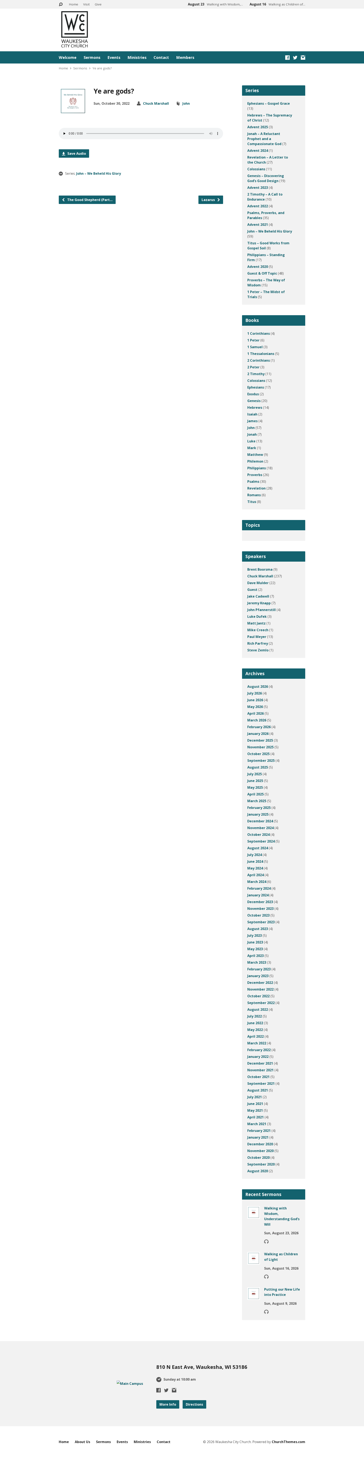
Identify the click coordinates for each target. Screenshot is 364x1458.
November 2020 (260, 1150)
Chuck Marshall (156, 103)
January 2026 (258, 733)
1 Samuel (255, 347)
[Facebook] (287, 57)
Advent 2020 (257, 266)
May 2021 (255, 1110)
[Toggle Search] (61, 4)
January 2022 (258, 1056)
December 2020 (260, 1144)
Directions (194, 1404)
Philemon (255, 461)
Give (98, 4)
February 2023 (259, 969)
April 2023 (255, 955)
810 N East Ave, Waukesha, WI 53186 (201, 1366)
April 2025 (255, 794)
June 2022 (255, 1023)
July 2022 (254, 1016)
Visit (86, 4)
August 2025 (257, 767)
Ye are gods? (102, 68)
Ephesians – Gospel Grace (268, 103)
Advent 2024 (257, 150)
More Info (167, 1404)
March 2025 (256, 801)
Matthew (255, 454)
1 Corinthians (258, 333)
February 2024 (259, 888)
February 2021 (259, 1130)
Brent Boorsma (260, 569)
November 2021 (260, 1070)
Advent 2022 (257, 206)
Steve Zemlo (258, 650)
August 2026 (257, 686)
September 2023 (261, 922)
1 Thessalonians (260, 353)
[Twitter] (295, 57)
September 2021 (261, 1083)
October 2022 (258, 996)
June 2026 (255, 700)
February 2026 (259, 727)
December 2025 (260, 740)
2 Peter (253, 367)
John (186, 103)
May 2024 (255, 868)
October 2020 (258, 1157)
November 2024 (260, 828)
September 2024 (261, 841)
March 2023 (256, 962)
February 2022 (259, 1050)
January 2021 (258, 1137)
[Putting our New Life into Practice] (253, 1296)
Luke (251, 441)
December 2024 (260, 821)
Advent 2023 (257, 187)
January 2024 (258, 895)
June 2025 (255, 780)
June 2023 (255, 942)
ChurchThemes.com (288, 1441)
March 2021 (256, 1124)
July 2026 (254, 693)
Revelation (256, 488)
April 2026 (255, 713)
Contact (161, 57)
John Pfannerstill (261, 609)
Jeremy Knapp (259, 603)
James (252, 421)
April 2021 (255, 1117)
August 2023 (257, 928)
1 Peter (253, 340)
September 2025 (261, 760)
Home (73, 4)
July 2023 (254, 935)
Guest (252, 589)
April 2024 (255, 875)
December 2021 (260, 1063)
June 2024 (255, 861)
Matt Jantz (256, 623)
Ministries (136, 57)
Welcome (67, 57)
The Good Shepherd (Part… (89, 199)
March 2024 (256, 881)
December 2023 (260, 902)
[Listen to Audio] (266, 1241)
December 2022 (260, 982)
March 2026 (256, 720)
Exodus (253, 394)
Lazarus (209, 199)
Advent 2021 (257, 224)
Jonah (252, 434)
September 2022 (261, 1002)
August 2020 (257, 1171)
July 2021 (254, 1097)
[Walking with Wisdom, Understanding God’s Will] (253, 1215)
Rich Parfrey (257, 643)
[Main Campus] (130, 1383)
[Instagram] (303, 57)
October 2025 (258, 753)
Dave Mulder (258, 583)
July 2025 (254, 774)
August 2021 (257, 1090)
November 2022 (260, 989)
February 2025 (259, 807)
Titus (251, 501)
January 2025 (258, 814)
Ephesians (255, 387)
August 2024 (257, 848)
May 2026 (255, 706)
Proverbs (254, 474)
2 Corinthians (258, 360)
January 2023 (258, 976)
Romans (254, 495)
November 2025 (260, 747)
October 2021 (258, 1076)
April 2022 (255, 1036)
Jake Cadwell (258, 596)
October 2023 (258, 915)
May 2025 (255, 787)
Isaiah (252, 414)
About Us (82, 1441)
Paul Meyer (256, 636)
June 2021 (255, 1103)
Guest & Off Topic (262, 273)
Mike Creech (257, 630)
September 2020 (261, 1164)
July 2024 (254, 854)
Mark (251, 448)
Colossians (256, 169)
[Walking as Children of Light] (253, 1261)
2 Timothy (256, 374)
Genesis (254, 400)
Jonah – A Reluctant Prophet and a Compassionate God (264, 138)
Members (185, 57)
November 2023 (260, 908)
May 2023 (255, 949)
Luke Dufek (257, 616)
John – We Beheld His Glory (98, 173)
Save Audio (76, 153)
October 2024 (258, 834)
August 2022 (257, 1009)
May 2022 (255, 1029)
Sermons (92, 57)
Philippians (256, 468)
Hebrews (254, 407)
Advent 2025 (257, 127)
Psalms (253, 481)
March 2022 (256, 1043)
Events (113, 57)
